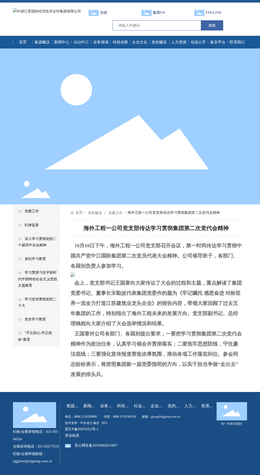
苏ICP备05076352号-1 (82, 429)
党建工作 (32, 211)
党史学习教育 (35, 319)
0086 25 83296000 (85, 416)
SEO (104, 423)
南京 (96, 423)
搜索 (212, 25)
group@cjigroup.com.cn (165, 416)
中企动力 (86, 423)
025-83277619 (48, 446)
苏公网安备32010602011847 (96, 445)
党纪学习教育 (35, 259)
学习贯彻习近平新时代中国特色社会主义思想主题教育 (37, 279)
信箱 (103, 12)
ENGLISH (213, 12)
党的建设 (95, 212)
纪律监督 (32, 225)
